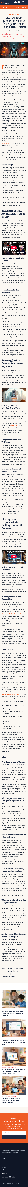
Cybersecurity (5, 1162)
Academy (4, 1158)
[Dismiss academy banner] (26, 3)
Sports (3, 1169)
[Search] (25, 7)
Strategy (4, 1167)
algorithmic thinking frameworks (12, 614)
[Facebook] (16, 7)
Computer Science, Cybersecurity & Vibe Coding (13, 2)
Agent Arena (14, 425)
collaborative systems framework (12, 694)
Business (4, 1165)
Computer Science (14, 14)
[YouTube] (23, 7)
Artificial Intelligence (14, 12)
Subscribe (14, 1137)
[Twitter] (18, 7)
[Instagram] (20, 7)
